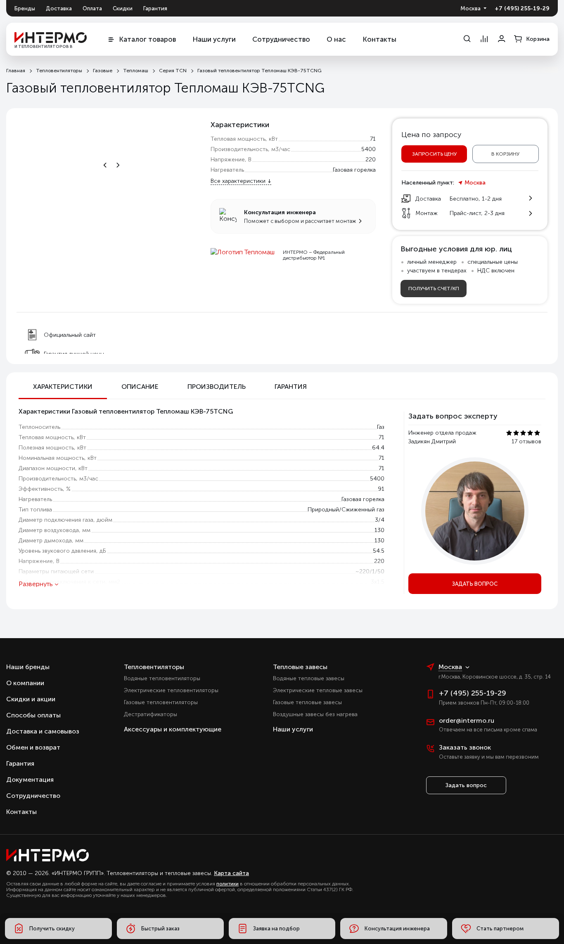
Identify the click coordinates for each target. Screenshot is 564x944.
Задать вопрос (475, 584)
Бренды (24, 8)
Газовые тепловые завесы (307, 702)
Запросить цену (434, 154)
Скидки (123, 8)
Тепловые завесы (300, 667)
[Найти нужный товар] (467, 39)
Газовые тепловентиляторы (161, 702)
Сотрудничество (281, 39)
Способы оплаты (33, 715)
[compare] (484, 39)
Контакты (379, 39)
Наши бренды (28, 667)
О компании (25, 683)
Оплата (92, 8)
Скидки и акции (30, 699)
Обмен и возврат (33, 747)
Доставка (59, 8)
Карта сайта (231, 873)
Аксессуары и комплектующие (172, 729)
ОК (500, 900)
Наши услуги (214, 39)
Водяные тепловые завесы (308, 678)
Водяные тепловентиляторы (162, 678)
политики (227, 884)
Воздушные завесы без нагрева (315, 714)
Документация (30, 779)
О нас (336, 39)
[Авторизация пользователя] (501, 39)
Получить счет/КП (433, 288)
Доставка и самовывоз (42, 731)
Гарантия (155, 8)
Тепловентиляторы (154, 667)
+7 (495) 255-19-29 (522, 8)
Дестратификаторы (150, 714)
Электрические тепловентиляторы (171, 690)
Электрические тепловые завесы (318, 690)
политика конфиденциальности (488, 883)
